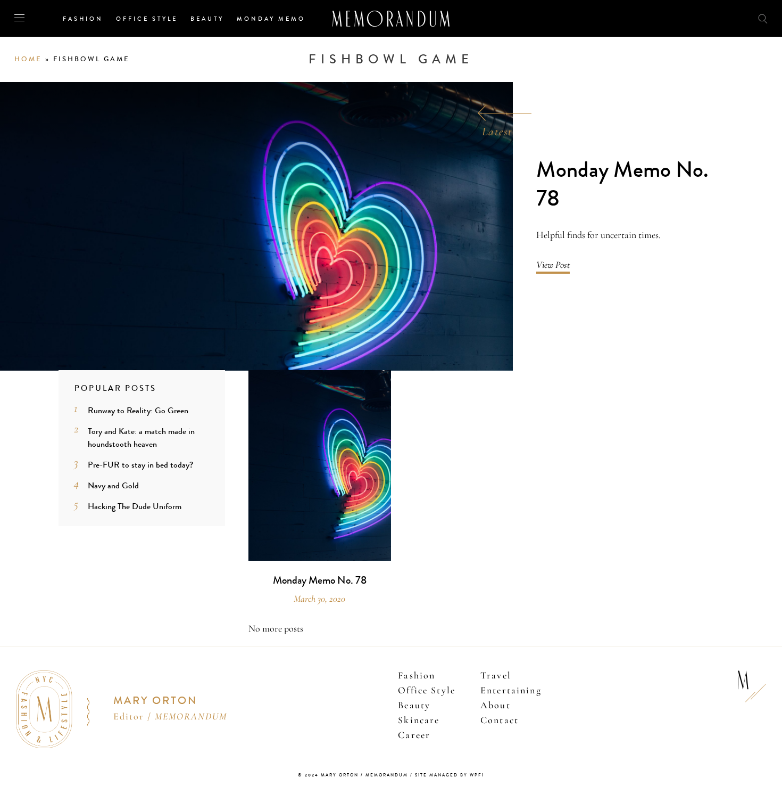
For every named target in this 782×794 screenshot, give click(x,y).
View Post (553, 265)
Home (28, 59)
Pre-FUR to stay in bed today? (140, 465)
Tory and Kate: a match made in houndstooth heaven (141, 437)
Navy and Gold (113, 485)
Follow (703, 18)
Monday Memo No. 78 (622, 184)
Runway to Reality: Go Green (138, 410)
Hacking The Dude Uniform (134, 506)
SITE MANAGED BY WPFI (449, 775)
